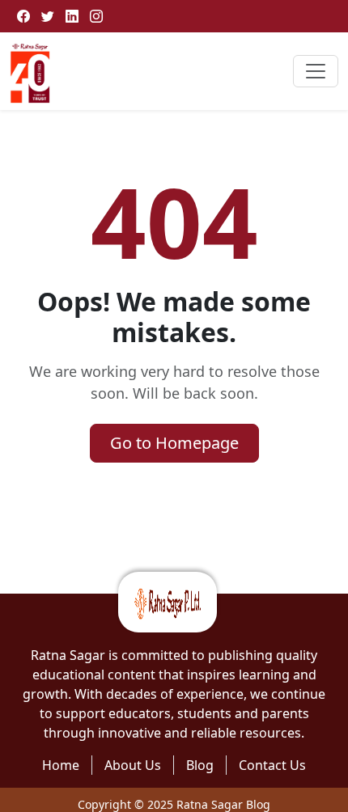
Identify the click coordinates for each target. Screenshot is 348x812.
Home (60, 765)
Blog (200, 765)
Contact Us (272, 765)
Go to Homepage (174, 443)
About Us (132, 765)
